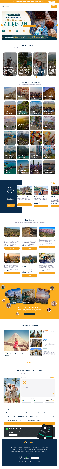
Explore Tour (10, 205)
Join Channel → (13, 435)
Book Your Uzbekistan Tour (29, 25)
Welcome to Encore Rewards (17, 449)
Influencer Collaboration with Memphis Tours (33, 451)
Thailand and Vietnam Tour (23, 196)
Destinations (21, 4)
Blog (33, 4)
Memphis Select (29, 453)
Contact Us (20, 447)
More (36, 4)
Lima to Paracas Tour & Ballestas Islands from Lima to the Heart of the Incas (29, 265)
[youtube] (25, 461)
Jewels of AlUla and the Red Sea (46, 263)
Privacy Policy (13, 447)
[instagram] (33, 461)
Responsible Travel (45, 447)
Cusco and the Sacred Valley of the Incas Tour (11, 238)
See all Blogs (29, 362)
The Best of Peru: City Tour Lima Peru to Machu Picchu (29, 238)
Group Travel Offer (45, 451)
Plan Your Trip (29, 313)
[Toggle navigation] (10, 6)
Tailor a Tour (53, 6)
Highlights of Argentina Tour (10, 263)
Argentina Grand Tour (44, 238)
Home (13, 4)
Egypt (16, 4)
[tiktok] (28, 461)
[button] (42, 6)
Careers (25, 449)
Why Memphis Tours (35, 447)
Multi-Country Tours (27, 6)
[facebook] (19, 461)
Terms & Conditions (27, 447)
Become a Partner (32, 449)
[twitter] (22, 461)
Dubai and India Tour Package (40, 196)
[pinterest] (30, 461)
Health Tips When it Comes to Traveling (17, 451)
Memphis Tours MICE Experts (42, 449)
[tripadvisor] (39, 461)
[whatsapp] (36, 461)
